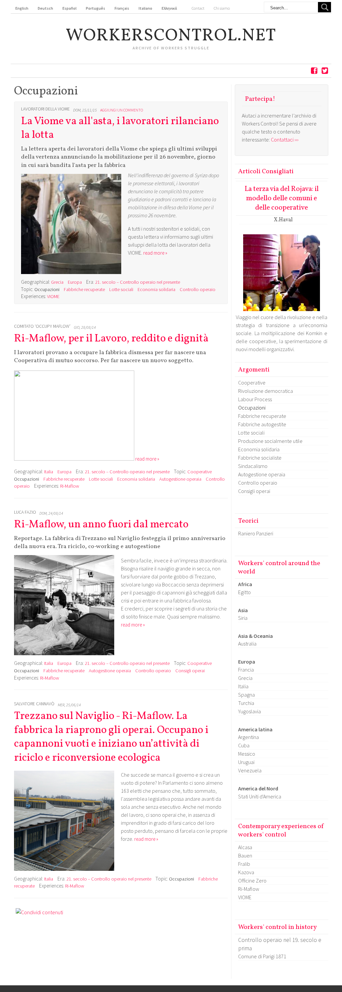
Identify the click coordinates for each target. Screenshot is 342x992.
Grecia (57, 282)
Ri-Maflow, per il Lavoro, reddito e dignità (111, 338)
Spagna (246, 694)
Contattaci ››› (285, 139)
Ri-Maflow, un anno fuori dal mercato (101, 524)
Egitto (244, 592)
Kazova (246, 872)
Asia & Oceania (255, 636)
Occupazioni (46, 289)
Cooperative (199, 472)
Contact (198, 8)
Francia (246, 669)
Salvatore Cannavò (34, 704)
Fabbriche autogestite (262, 424)
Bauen (245, 855)
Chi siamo (222, 8)
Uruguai (246, 762)
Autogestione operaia (180, 479)
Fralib (244, 863)
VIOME (53, 296)
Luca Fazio (25, 512)
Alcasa (245, 847)
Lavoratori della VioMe (45, 109)
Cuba (243, 745)
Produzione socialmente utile (270, 441)
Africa (245, 584)
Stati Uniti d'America (259, 796)
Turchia (246, 703)
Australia (247, 643)
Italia (48, 472)
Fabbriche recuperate (84, 289)
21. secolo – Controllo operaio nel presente (137, 282)
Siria (242, 617)
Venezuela (250, 770)
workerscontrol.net (171, 36)
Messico (246, 753)
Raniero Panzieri (255, 533)
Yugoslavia (249, 711)
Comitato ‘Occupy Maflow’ (42, 326)
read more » (155, 253)
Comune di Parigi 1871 (262, 956)
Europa (75, 282)
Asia (243, 610)
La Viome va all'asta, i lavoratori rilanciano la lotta (120, 128)
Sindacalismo (253, 466)
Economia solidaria (156, 289)
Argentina (248, 737)
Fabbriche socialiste (260, 457)
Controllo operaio (197, 289)
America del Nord (258, 788)
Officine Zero (252, 880)
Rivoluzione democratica (265, 391)
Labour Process (255, 399)
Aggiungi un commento (121, 109)
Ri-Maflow (69, 486)
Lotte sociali (121, 289)
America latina (255, 729)
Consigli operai (190, 671)
